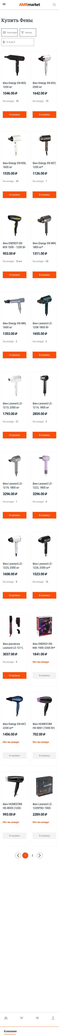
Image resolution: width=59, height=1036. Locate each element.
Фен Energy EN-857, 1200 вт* (44, 165)
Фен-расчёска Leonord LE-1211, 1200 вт (13, 646)
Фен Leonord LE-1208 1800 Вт (42, 325)
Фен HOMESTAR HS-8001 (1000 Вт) (44, 726)
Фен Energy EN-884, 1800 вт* (44, 245)
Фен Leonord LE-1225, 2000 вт (13, 565)
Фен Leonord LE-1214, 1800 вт (42, 405)
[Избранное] (37, 1018)
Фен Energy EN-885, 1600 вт (14, 325)
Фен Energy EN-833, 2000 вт (44, 85)
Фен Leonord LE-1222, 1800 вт (42, 485)
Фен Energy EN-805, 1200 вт (14, 85)
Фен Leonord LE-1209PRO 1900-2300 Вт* (42, 806)
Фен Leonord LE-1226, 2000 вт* (42, 565)
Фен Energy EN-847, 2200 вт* (14, 726)
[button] (4, 54)
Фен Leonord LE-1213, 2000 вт (13, 405)
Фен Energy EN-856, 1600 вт (14, 165)
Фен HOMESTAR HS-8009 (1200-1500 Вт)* (12, 806)
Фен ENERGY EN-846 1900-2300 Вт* (44, 645)
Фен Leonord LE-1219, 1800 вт (13, 485)
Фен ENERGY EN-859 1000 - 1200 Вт (14, 245)
